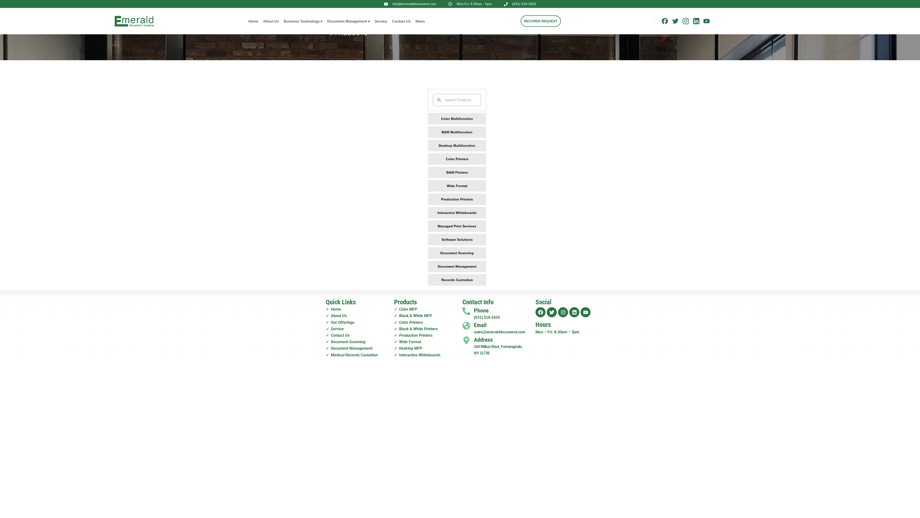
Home (253, 21)
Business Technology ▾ (303, 21)
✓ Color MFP (405, 309)
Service (381, 21)
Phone (481, 310)
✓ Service (335, 329)
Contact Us (401, 21)
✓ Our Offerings (340, 322)
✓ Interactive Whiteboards (417, 355)
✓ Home (333, 309)
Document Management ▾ (348, 21)
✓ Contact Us (338, 335)
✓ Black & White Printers (416, 329)
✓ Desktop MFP (408, 348)
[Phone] (466, 311)
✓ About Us (336, 315)
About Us (271, 21)
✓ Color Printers (408, 322)
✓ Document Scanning (345, 342)
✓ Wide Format (407, 342)
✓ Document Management (349, 348)
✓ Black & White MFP (413, 315)
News (420, 21)
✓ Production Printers (413, 335)
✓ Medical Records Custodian (352, 355)
